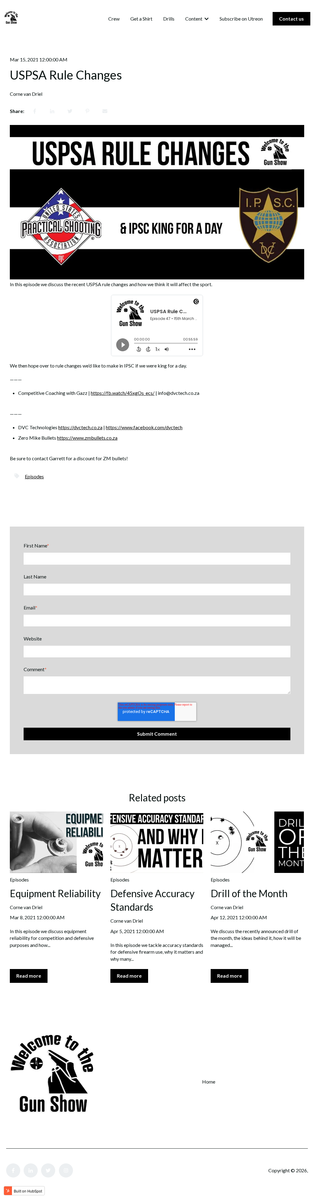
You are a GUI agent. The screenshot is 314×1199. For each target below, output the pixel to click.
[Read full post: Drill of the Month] (257, 842)
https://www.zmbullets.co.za (87, 438)
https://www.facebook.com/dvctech (144, 427)
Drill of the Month (249, 893)
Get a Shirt (141, 18)
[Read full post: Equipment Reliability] (56, 842)
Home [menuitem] (208, 1081)
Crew (114, 18)
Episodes (34, 476)
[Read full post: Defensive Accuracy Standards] (157, 842)
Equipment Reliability (55, 893)
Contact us (291, 18)
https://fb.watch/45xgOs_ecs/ (123, 393)
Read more (28, 976)
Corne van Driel (26, 94)
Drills (168, 18)
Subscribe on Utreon (241, 18)
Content (193, 18)
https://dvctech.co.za (80, 427)
